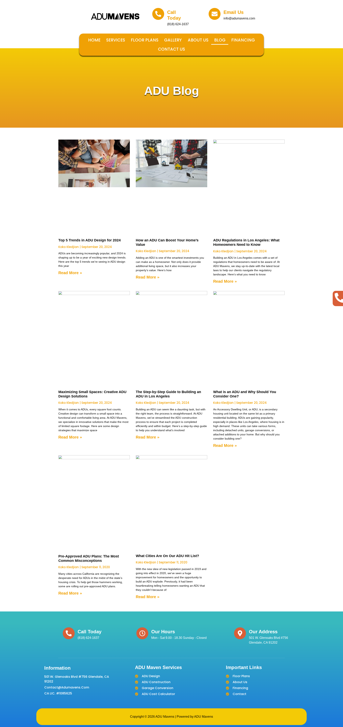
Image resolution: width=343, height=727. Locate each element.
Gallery (173, 40)
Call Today (89, 631)
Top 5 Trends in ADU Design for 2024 (89, 240)
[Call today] (158, 14)
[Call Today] (69, 633)
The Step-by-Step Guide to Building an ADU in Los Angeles (168, 394)
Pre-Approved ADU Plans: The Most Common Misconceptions (88, 558)
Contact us (171, 49)
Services (115, 40)
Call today (174, 15)
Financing (243, 40)
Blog (219, 40)
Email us (234, 12)
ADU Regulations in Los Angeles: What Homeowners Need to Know (246, 242)
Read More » (70, 273)
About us (198, 40)
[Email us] (215, 14)
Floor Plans (144, 40)
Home (94, 40)
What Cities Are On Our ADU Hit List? (167, 556)
